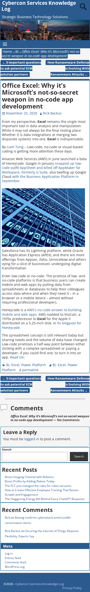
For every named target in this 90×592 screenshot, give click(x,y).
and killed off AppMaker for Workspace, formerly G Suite (41, 169)
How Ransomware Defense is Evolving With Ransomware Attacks (69, 68)
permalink (30, 370)
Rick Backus (12, 531)
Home (7, 51)
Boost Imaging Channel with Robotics (29, 477)
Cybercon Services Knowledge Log (39, 584)
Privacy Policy (72, 588)
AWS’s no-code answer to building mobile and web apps (42, 312)
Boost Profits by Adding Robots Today (29, 481)
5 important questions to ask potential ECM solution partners (20, 68)
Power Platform (33, 365)
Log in (9, 553)
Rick (7, 518)
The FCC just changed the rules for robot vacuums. (38, 486)
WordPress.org (15, 567)
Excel (15, 365)
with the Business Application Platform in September (40, 178)
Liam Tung (15, 147)
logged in (31, 439)
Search (7, 449)
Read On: (17, 357)
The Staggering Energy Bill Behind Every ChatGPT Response (44, 499)
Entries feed (13, 558)
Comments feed (15, 562)
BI (16, 51)
